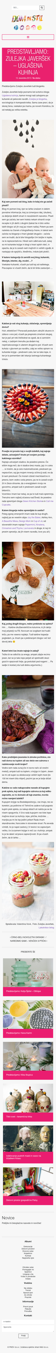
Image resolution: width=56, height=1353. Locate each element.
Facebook (16, 27)
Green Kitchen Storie (32, 501)
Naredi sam (28, 1293)
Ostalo (28, 1279)
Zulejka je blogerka (38, 99)
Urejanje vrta (28, 1274)
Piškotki (28, 1309)
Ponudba (28, 1311)
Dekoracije (28, 1247)
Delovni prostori (28, 1249)
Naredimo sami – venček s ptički (28, 941)
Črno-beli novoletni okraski (27, 938)
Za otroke (28, 1295)
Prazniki (28, 1297)
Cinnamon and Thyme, (12, 528)
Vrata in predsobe (28, 1277)
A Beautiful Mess (10, 521)
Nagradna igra (28, 1258)
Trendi (28, 1291)
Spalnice (28, 1272)
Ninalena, (40, 525)
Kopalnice (28, 1254)
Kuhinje (28, 1256)
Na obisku (36, 78)
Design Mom (25, 521)
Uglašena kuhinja (10, 96)
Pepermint (30, 525)
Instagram (34, 27)
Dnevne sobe (28, 1251)
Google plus (40, 27)
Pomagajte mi (28, 1270)
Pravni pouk (28, 1307)
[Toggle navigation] (28, 37)
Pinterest (28, 27)
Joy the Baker (34, 518)
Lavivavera (29, 528)
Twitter (22, 27)
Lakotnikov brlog (46, 928)
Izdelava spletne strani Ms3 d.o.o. (35, 1347)
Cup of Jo (37, 521)
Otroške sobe (28, 1267)
